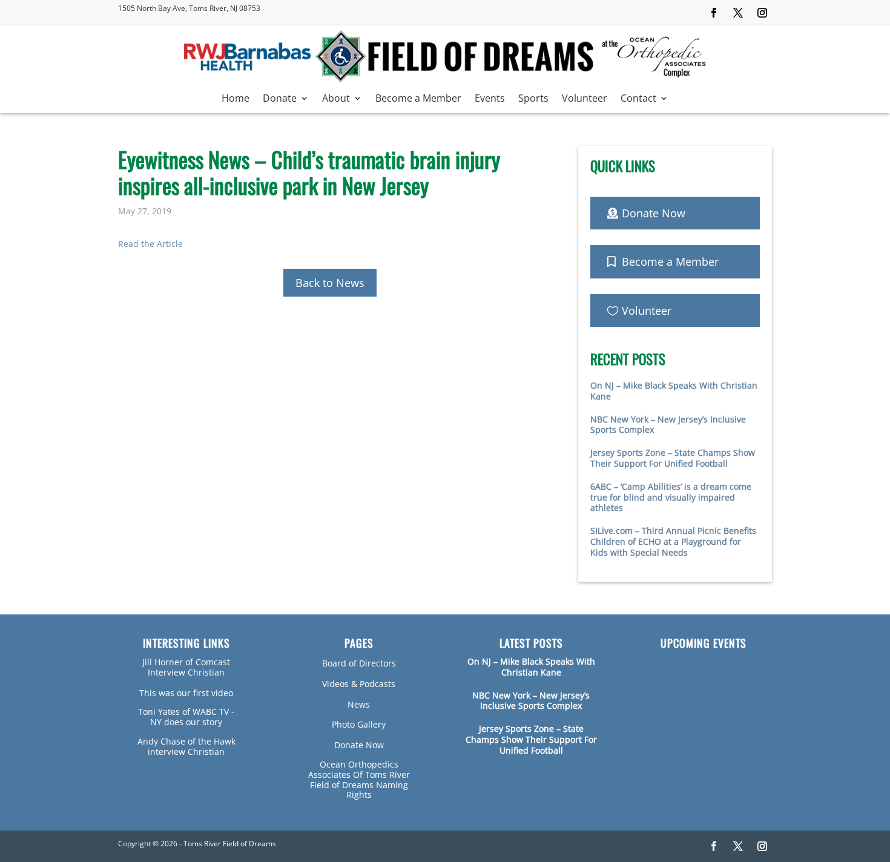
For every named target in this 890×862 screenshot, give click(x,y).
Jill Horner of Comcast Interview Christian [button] (186, 667)
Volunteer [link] (584, 99)
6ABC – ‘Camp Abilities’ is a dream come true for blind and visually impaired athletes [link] (670, 497)
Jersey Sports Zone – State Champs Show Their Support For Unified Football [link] (672, 458)
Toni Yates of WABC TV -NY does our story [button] (186, 717)
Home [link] (235, 99)
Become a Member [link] (418, 99)
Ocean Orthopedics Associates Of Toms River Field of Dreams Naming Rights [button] (359, 779)
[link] (445, 79)
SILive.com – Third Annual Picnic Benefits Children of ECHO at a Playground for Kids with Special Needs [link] (673, 541)
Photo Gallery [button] (359, 724)
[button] (714, 12)
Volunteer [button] (646, 310)
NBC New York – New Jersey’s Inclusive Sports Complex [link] (668, 424)
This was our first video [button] (186, 693)
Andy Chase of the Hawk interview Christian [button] (186, 746)
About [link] (336, 99)
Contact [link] (638, 99)
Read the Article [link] (150, 243)
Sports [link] (533, 99)
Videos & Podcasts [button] (358, 683)
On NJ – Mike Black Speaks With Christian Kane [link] (673, 391)
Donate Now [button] (653, 213)
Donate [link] (280, 99)
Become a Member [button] (670, 261)
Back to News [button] (329, 282)
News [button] (359, 704)
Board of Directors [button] (359, 663)
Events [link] (490, 99)
